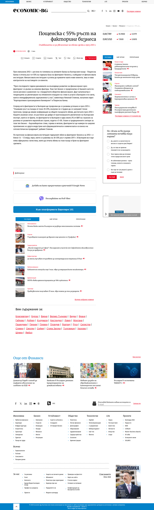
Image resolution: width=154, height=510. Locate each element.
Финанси (122, 26)
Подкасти (128, 423)
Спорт (110, 435)
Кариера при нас (51, 483)
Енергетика (119, 212)
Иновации (39, 426)
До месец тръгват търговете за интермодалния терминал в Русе (55, 259)
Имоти (38, 435)
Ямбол (28, 332)
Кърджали (42, 320)
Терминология (20, 451)
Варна (44, 316)
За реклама (28, 474)
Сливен (19, 328)
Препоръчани (80, 219)
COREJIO (127, 429)
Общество (67, 2)
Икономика (9, 2)
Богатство (111, 426)
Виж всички (137, 357)
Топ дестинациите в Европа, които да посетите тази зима (127, 76)
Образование (74, 429)
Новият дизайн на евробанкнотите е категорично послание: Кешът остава (90, 384)
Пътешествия (112, 423)
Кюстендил (56, 320)
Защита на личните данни (54, 474)
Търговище (69, 328)
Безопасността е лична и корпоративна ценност (125, 98)
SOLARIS (127, 440)
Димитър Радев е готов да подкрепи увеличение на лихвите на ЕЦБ (25, 383)
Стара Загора (54, 328)
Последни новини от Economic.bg (128, 116)
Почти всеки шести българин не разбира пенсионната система (54, 226)
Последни (27, 219)
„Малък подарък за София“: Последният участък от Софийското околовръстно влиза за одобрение (60, 249)
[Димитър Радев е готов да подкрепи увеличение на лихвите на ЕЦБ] (26, 370)
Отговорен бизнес (56, 426)
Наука (110, 420)
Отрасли (38, 423)
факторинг (19, 173)
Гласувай (112, 177)
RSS (54, 403)
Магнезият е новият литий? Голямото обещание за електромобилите (127, 88)
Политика (73, 420)
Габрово (20, 320)
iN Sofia (127, 435)
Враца (82, 316)
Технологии (86, 2)
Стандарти (53, 423)
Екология (73, 438)
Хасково (81, 328)
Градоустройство (75, 435)
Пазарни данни (20, 459)
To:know (17, 454)
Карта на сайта (73, 477)
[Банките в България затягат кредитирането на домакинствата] (60, 370)
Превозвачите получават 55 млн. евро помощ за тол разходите (53, 291)
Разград (66, 324)
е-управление (93, 426)
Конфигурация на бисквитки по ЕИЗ (74, 489)
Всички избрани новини (84, 299)
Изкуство (111, 432)
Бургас (34, 316)
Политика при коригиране (55, 480)
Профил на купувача (31, 488)
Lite (106, 2)
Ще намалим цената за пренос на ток (124, 215)
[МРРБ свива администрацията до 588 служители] (20, 281)
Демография (74, 426)
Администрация (75, 440)
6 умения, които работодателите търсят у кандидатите (126, 66)
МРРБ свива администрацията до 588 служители (47, 280)
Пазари (38, 429)
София (40, 328)
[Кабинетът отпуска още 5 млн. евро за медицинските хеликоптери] (20, 270)
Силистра (85, 324)
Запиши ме (137, 403)
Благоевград (22, 316)
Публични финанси (21, 420)
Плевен (44, 324)
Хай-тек (91, 432)
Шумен (19, 332)
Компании (39, 420)
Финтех (91, 435)
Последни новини (134, 11)
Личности (111, 429)
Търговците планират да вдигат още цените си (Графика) (51, 237)
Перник (33, 324)
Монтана (77, 320)
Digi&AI (91, 420)
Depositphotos (82, 508)
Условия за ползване (74, 483)
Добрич (30, 320)
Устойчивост (48, 2)
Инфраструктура (20, 426)
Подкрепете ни (51, 488)
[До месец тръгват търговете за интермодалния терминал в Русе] (20, 259)
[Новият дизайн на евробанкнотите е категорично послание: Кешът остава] (93, 370)
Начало (108, 26)
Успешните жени (130, 438)
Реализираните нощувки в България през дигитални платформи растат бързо (126, 110)
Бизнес (28, 2)
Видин (73, 316)
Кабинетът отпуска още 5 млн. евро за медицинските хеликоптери (55, 270)
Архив (122, 177)
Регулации (39, 438)
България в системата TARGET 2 (124, 381)
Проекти (125, 2)
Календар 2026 (130, 420)
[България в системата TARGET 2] (127, 370)
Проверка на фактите (75, 474)
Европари (18, 423)
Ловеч (67, 320)
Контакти (27, 480)
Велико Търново (58, 316)
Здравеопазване (75, 432)
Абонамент (49, 477)
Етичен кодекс (72, 480)
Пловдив (54, 324)
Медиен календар (52, 493)
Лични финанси (75, 423)
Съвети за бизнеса (56, 420)
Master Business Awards (133, 432)
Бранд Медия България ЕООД (32, 484)
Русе (75, 324)
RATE (126, 426)
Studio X (84, 506)
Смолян (30, 328)
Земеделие (19, 435)
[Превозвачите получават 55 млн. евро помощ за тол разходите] (20, 292)
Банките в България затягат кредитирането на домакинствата (60, 383)
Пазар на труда (20, 440)
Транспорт (18, 432)
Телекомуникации (95, 423)
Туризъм (18, 438)
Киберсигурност (94, 429)
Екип (26, 477)
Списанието (19, 457)
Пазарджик (21, 324)
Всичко (144, 2)
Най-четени (53, 219)
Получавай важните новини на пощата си (114, 402)
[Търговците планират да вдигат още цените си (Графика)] (20, 238)
